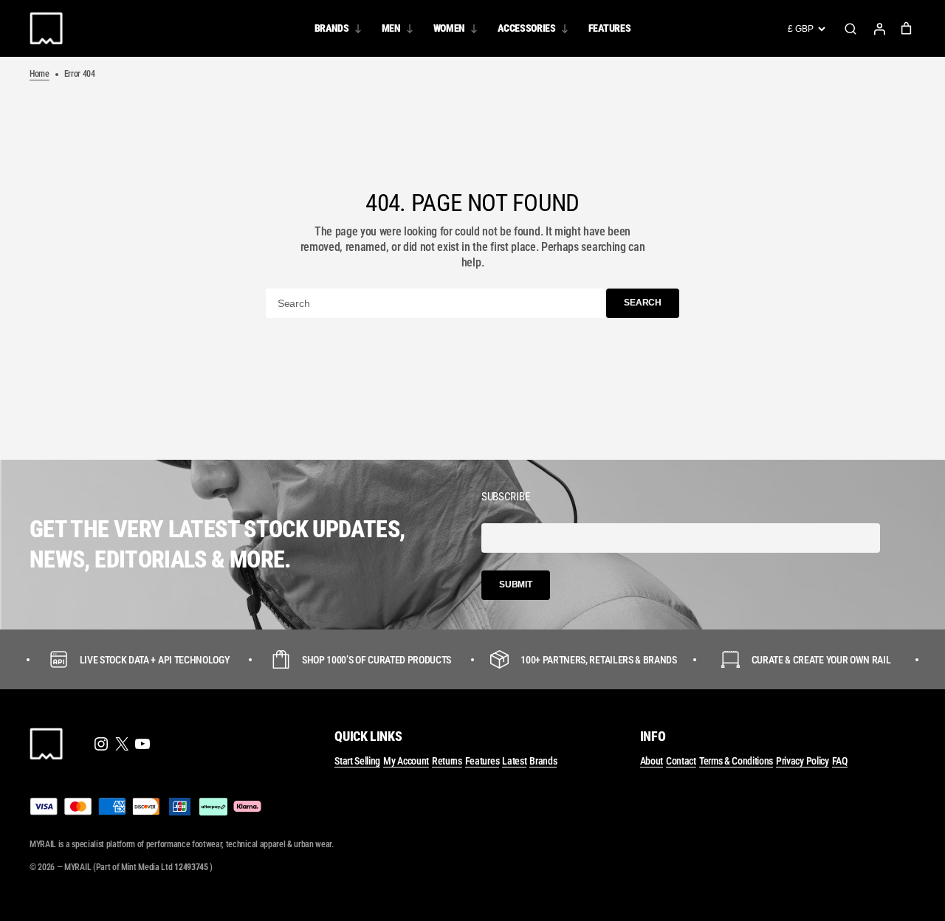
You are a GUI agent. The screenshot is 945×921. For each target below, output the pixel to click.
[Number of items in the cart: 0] (906, 28)
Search (850, 29)
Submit (515, 584)
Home (39, 74)
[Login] (879, 29)
